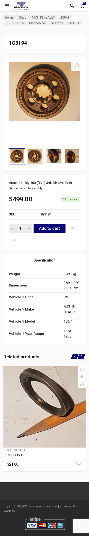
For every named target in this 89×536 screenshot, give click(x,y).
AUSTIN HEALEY (43, 17)
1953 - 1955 (15, 23)
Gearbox (57, 23)
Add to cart (49, 228)
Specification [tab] (44, 260)
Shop (22, 17)
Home (9, 17)
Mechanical (37, 23)
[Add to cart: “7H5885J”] (78, 464)
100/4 (64, 17)
